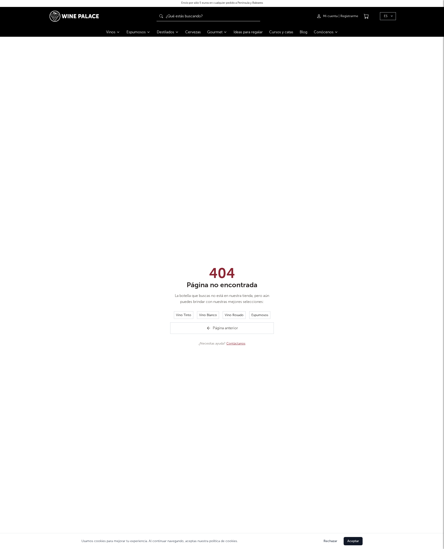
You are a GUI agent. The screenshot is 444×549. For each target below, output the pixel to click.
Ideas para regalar (248, 32)
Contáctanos (235, 343)
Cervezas (193, 32)
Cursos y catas (281, 32)
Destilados (165, 32)
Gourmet (214, 32)
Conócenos (323, 32)
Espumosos (136, 32)
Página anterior (225, 328)
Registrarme (349, 16)
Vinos (110, 32)
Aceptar (353, 541)
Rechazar (330, 541)
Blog (303, 32)
